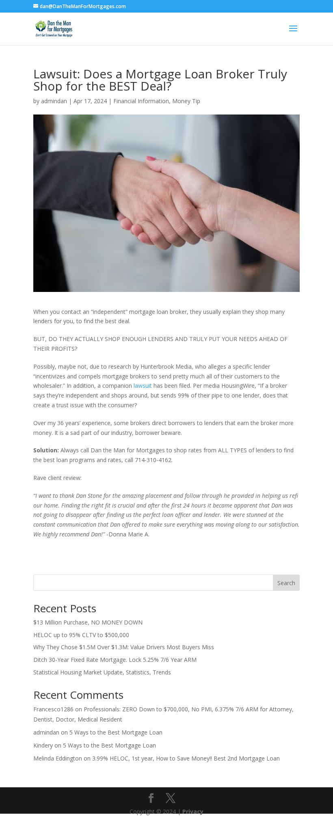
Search (286, 583)
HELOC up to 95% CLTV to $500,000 (81, 635)
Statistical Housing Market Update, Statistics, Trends (102, 672)
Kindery (43, 745)
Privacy (192, 811)
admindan (54, 101)
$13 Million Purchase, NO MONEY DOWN (88, 622)
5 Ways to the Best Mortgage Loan (115, 732)
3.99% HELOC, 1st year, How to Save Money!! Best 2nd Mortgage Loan (186, 758)
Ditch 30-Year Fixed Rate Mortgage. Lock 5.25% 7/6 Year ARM (115, 659)
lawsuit (143, 385)
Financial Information (141, 101)
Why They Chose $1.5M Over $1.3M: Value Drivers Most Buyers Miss (123, 647)
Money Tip (186, 101)
